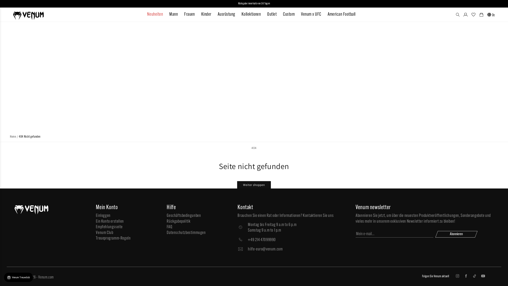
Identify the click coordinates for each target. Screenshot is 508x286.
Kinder (206, 14)
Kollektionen (251, 14)
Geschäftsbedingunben (184, 216)
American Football (342, 14)
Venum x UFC (311, 14)
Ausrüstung (226, 14)
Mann (173, 14)
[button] (457, 14)
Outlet (272, 14)
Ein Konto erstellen (110, 221)
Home (13, 136)
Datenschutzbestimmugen (186, 233)
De (493, 15)
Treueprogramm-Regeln (113, 238)
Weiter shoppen (254, 185)
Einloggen (103, 216)
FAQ (169, 227)
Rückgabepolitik (178, 221)
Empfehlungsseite (109, 227)
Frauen (189, 14)
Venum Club (104, 233)
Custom (289, 14)
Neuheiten (155, 14)
